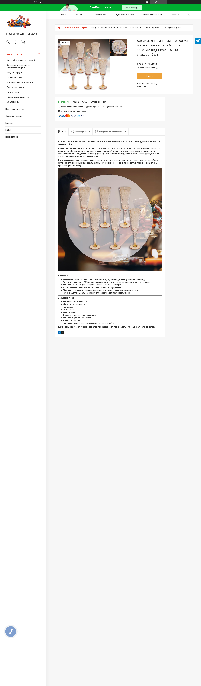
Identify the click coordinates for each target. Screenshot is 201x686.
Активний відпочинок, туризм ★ (21, 60)
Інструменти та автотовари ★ (20, 82)
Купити (149, 76)
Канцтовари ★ (13, 102)
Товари (78, 15)
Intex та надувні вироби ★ (18, 97)
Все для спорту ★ (14, 72)
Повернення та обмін (14, 109)
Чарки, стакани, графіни (76, 28)
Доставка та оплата (125, 15)
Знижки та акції (100, 15)
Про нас (175, 15)
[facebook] (59, 333)
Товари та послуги (13, 54)
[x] (62, 333)
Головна (62, 15)
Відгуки (8, 130)
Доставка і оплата (13, 116)
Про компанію (11, 137)
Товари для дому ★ (15, 87)
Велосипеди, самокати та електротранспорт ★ (18, 66)
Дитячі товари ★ (14, 77)
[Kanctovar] (23, 22)
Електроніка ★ (13, 92)
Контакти (9, 123)
